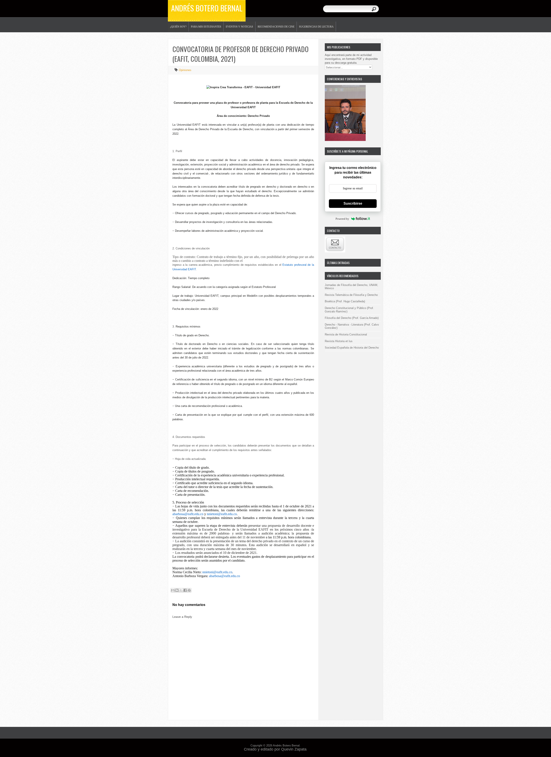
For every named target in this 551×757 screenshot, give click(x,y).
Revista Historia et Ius (339, 341)
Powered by (342, 218)
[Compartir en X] (181, 590)
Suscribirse (353, 203)
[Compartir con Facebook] (185, 590)
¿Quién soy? (178, 26)
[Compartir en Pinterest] (189, 590)
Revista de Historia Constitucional (346, 334)
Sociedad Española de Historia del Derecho (352, 347)
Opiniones (185, 70)
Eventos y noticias (239, 26)
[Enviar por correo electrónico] (173, 590)
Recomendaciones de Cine (276, 26)
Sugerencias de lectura (316, 26)
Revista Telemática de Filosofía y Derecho (351, 295)
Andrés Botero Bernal (206, 8)
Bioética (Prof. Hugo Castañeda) (345, 301)
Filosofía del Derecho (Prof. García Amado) (352, 318)
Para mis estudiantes (206, 26)
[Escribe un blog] (177, 590)
